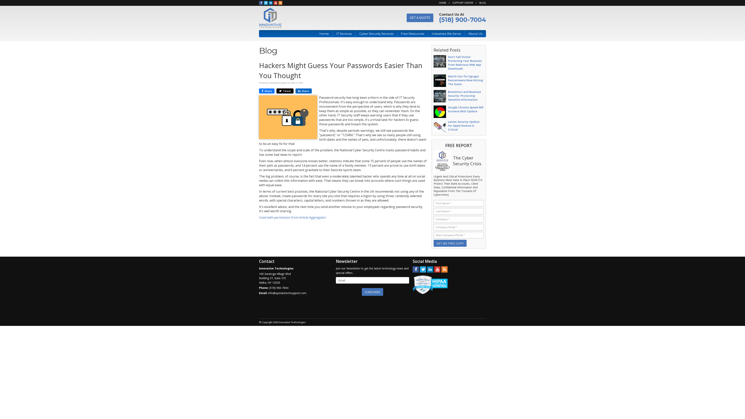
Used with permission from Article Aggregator (292, 217)
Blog (482, 2)
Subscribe (372, 292)
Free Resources (412, 33)
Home (442, 2)
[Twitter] (266, 2)
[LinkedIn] (271, 2)
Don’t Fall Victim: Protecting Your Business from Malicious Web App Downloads (465, 62)
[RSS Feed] (280, 2)
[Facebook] (261, 2)
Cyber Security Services (376, 33)
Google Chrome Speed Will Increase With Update (465, 109)
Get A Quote (420, 18)
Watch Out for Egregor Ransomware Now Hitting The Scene (465, 80)
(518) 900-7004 (462, 19)
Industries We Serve (446, 33)
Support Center (462, 2)
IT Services (344, 33)
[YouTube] (275, 2)
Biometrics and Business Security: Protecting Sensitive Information (464, 95)
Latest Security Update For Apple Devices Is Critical (463, 125)
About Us (475, 33)
